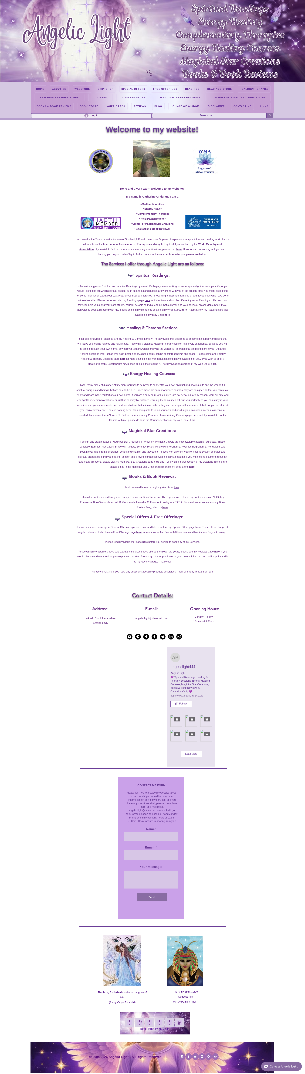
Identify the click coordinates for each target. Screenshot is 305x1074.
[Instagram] (179, 637)
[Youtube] (129, 637)
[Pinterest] (138, 637)
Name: (151, 829)
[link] (149, 73)
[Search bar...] (269, 115)
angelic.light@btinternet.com (151, 618)
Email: (150, 847)
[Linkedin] (202, 1056)
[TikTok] (146, 637)
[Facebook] (154, 637)
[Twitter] (163, 637)
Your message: (151, 866)
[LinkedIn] (171, 637)
